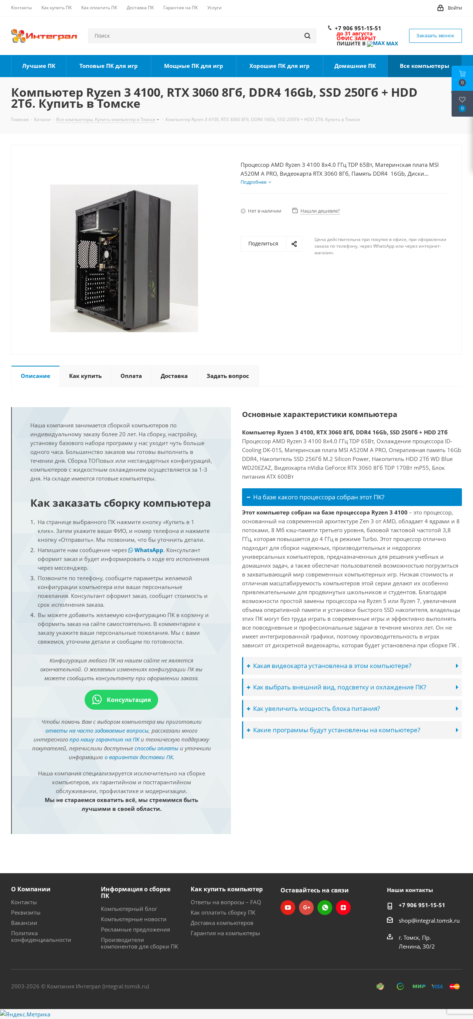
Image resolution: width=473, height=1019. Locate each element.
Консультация (128, 700)
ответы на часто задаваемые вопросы (97, 730)
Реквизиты (26, 912)
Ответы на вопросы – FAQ (226, 902)
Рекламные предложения (135, 929)
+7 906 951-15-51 (358, 28)
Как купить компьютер (227, 889)
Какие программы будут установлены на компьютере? (336, 730)
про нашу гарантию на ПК (104, 739)
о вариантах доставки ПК (139, 757)
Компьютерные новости (134, 919)
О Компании (31, 889)
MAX (391, 43)
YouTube (287, 907)
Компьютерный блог (129, 908)
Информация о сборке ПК (135, 892)
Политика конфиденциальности (41, 936)
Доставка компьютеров (222, 922)
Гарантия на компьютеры (225, 933)
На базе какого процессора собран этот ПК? (318, 497)
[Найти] (307, 35)
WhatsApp (148, 550)
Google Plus (306, 907)
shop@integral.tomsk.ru (429, 920)
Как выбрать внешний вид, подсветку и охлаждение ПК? (339, 687)
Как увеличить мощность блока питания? (316, 708)
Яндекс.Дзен (343, 907)
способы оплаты (156, 748)
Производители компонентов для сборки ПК (139, 943)
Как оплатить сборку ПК (223, 912)
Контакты (24, 902)
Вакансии (24, 922)
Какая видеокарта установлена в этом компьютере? (332, 665)
